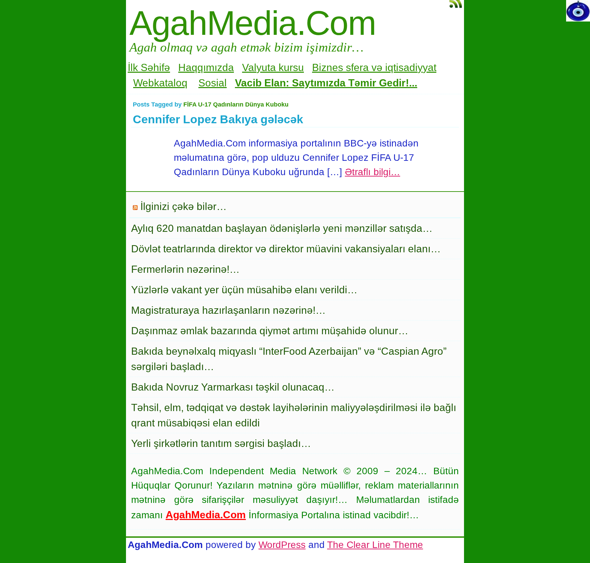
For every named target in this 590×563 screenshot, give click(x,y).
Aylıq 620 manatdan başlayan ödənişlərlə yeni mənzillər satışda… (282, 228)
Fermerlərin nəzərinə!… (185, 269)
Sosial (212, 82)
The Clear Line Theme (375, 544)
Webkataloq (160, 82)
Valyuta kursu (273, 67)
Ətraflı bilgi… (372, 172)
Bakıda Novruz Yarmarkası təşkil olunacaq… (233, 387)
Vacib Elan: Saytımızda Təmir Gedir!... (326, 82)
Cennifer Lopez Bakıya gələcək (218, 119)
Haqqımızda (206, 67)
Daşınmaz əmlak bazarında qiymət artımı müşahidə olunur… (269, 330)
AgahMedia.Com (252, 23)
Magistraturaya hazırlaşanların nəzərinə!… (228, 310)
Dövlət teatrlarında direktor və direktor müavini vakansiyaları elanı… (286, 248)
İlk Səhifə (149, 67)
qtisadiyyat (412, 67)
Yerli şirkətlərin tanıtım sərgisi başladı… (221, 443)
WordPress (282, 544)
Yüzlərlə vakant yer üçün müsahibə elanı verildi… (244, 289)
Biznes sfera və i (350, 67)
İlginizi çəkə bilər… (183, 206)
